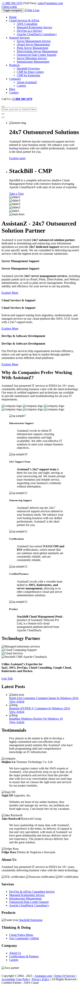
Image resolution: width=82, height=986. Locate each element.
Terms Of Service (64, 975)
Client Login (9, 6)
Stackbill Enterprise (31, 920)
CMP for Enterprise (28, 75)
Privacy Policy (41, 979)
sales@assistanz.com (50, 3)
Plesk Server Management (32, 48)
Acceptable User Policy (16, 979)
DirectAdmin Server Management (37, 51)
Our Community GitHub (24, 938)
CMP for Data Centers (30, 72)
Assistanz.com (43, 975)
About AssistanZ (27, 82)
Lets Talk (7, 678)
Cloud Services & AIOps (24, 20)
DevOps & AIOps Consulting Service (32, 891)
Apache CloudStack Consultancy (37, 34)
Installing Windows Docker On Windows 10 (36, 718)
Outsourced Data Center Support (36, 54)
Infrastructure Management (33, 61)
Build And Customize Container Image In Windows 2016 (43, 698)
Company (15, 78)
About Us (15, 953)
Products (14, 65)
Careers (21, 85)
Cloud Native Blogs (21, 934)
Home (13, 17)
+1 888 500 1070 (12, 3)
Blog (12, 89)
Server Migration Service (32, 58)
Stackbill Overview (28, 68)
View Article (16, 701)
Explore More (10, 292)
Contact (13, 92)
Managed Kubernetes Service (34, 27)
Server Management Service (34, 41)
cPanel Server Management (33, 44)
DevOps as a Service (29, 30)
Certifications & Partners (24, 956)
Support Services (19, 37)
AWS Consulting (27, 24)
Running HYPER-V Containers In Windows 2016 (39, 708)
